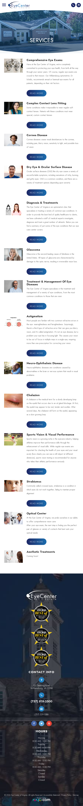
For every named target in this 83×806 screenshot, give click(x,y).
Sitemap (76, 795)
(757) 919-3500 (41, 701)
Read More (36, 93)
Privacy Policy (66, 795)
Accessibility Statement (51, 795)
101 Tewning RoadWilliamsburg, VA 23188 (41, 687)
